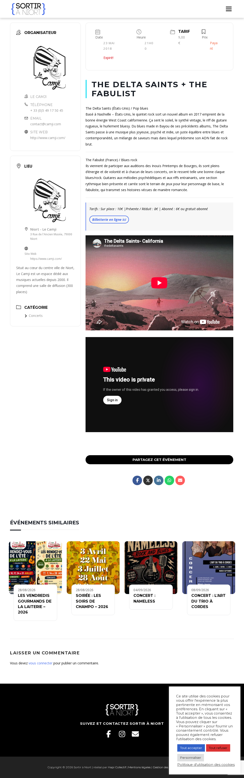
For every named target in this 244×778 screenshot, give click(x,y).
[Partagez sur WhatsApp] (169, 480)
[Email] (135, 734)
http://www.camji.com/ (47, 137)
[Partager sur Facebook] (137, 480)
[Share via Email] (180, 480)
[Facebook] (108, 734)
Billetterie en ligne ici (109, 219)
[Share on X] (148, 480)
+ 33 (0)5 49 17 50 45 (46, 110)
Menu (228, 9)
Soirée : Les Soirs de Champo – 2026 (92, 601)
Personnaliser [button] (190, 757)
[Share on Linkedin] (158, 480)
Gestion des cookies (166, 767)
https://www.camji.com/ (46, 259)
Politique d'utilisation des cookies (206, 765)
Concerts (36, 315)
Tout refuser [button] (218, 748)
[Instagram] (122, 734)
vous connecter (40, 663)
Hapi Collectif (117, 767)
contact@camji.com (45, 124)
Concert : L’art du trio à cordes (208, 601)
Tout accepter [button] (191, 748)
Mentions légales (139, 767)
